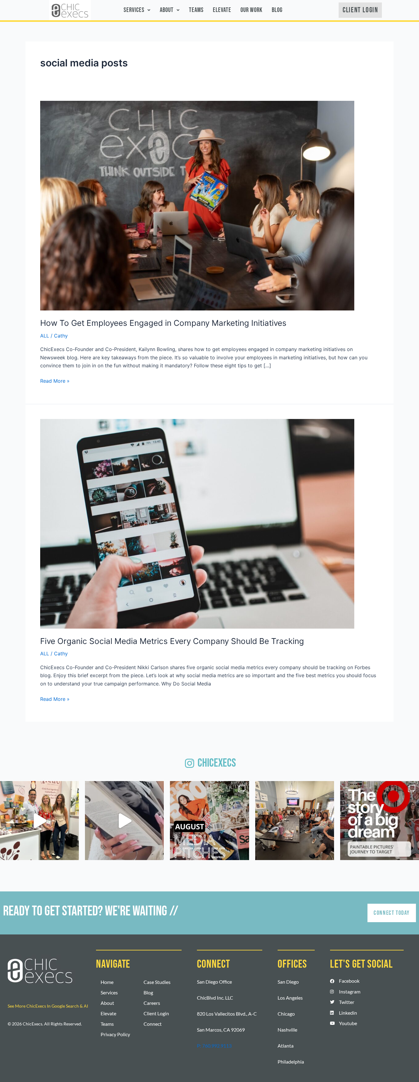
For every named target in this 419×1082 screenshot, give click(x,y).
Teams (196, 10)
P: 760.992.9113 (214, 1045)
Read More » (55, 380)
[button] (137, 10)
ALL (44, 336)
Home (107, 982)
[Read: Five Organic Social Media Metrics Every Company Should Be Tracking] (197, 523)
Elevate (222, 10)
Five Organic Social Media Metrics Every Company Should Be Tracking (172, 641)
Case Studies (157, 982)
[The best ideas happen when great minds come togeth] (294, 820)
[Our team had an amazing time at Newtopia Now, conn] (39, 820)
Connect (153, 1024)
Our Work (251, 10)
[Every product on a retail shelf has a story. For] (379, 820)
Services (134, 10)
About (167, 10)
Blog (277, 10)
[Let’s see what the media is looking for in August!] (209, 820)
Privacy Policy (115, 1034)
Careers (152, 1003)
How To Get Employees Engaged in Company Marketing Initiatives (163, 323)
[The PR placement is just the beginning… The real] (124, 820)
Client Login (156, 1013)
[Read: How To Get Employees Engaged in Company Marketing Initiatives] (197, 205)
